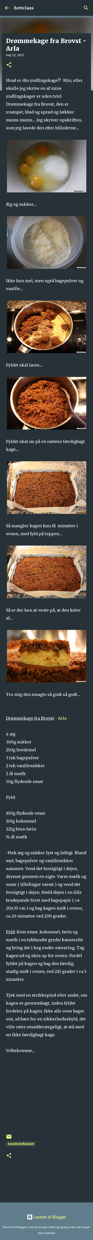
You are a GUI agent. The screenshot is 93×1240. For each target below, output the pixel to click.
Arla (62, 718)
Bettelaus (24, 7)
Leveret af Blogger (49, 1217)
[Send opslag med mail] (9, 1138)
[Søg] (86, 8)
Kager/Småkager (21, 1144)
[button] (9, 65)
